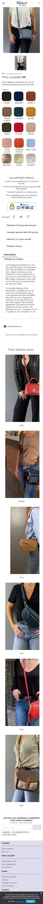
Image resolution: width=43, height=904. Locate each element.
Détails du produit (13, 259)
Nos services (7, 867)
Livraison (5, 880)
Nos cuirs (5, 851)
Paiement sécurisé (9, 877)
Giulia (21, 425)
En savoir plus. (20, 901)
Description (10, 254)
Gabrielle (21, 501)
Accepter (30, 901)
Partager (14, 216)
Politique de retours (9, 883)
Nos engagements (9, 864)
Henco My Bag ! (8, 886)
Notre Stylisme (7, 848)
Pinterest (27, 216)
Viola (21, 653)
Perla (22, 577)
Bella (21, 729)
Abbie (21, 805)
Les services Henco (21, 178)
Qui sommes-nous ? (9, 861)
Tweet (21, 216)
